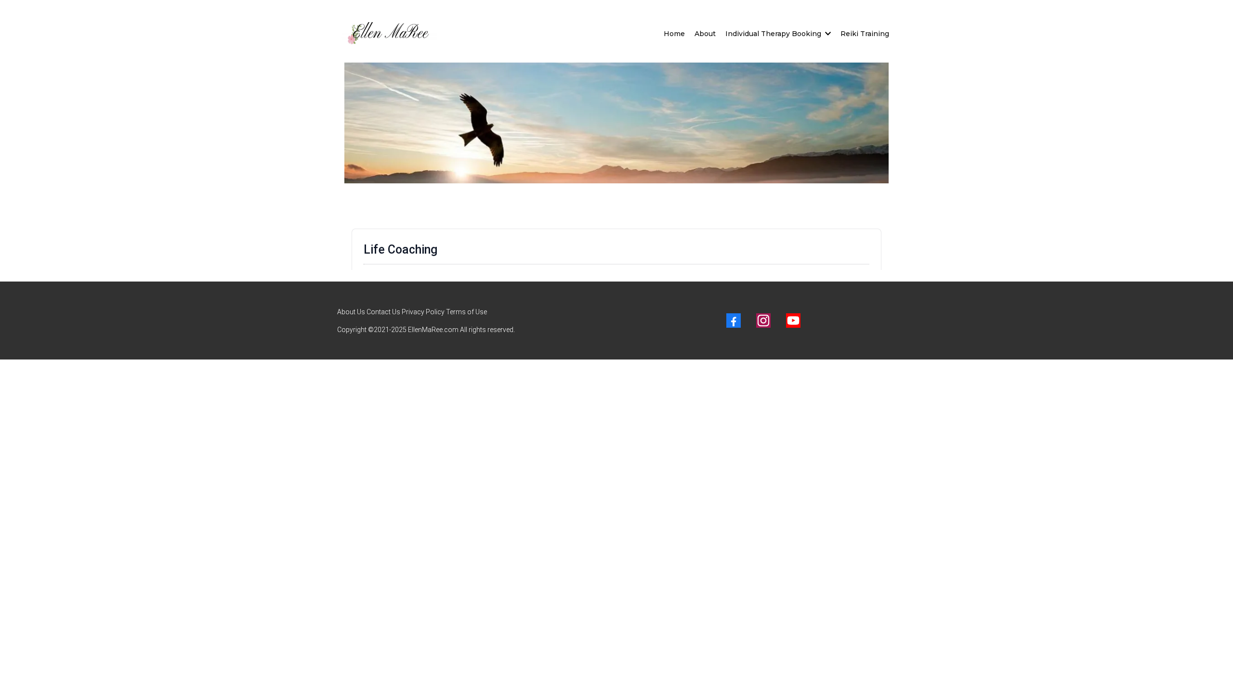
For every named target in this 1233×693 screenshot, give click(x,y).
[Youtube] (793, 320)
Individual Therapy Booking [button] (774, 33)
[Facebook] (733, 320)
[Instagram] (763, 320)
